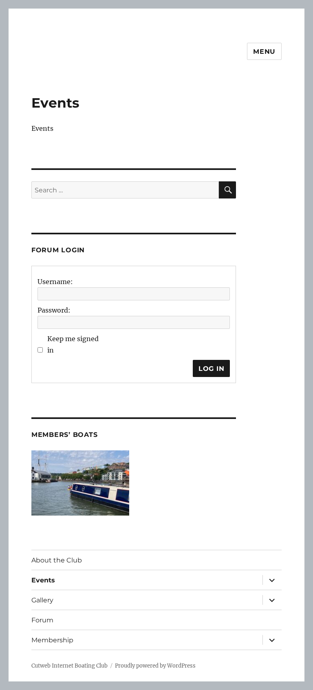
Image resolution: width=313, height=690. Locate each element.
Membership (52, 640)
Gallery (42, 600)
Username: (55, 282)
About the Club (56, 560)
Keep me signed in (73, 344)
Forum (42, 620)
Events (43, 580)
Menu (264, 51)
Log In (211, 369)
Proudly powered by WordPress (155, 665)
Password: (54, 310)
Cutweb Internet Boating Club (69, 665)
